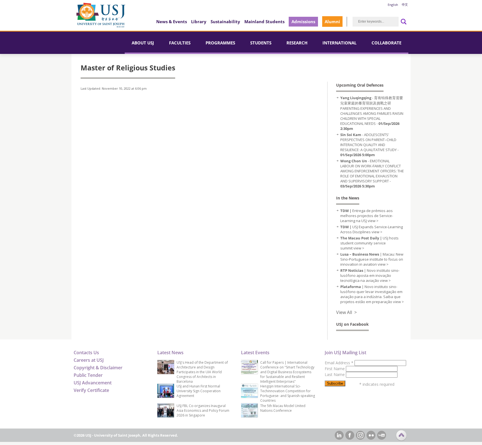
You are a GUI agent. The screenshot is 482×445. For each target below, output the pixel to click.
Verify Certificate (91, 390)
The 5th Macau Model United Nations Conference (282, 408)
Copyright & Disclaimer (98, 368)
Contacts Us (86, 352)
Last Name (335, 374)
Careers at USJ (89, 360)
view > (373, 220)
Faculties (180, 43)
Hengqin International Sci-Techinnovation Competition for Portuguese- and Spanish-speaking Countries (287, 393)
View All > (346, 312)
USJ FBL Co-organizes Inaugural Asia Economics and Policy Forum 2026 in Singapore (203, 410)
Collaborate (386, 43)
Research (296, 43)
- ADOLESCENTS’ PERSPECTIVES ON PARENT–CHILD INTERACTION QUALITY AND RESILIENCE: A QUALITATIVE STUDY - (369, 144)
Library (198, 21)
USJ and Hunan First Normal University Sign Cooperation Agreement (199, 391)
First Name (335, 368)
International (339, 43)
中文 (405, 5)
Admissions (303, 21)
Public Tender (88, 375)
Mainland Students (264, 21)
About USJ (143, 43)
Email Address (339, 362)
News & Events (171, 21)
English (393, 5)
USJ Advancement (93, 383)
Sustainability (225, 21)
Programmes (220, 43)
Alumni (332, 21)
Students (260, 43)
